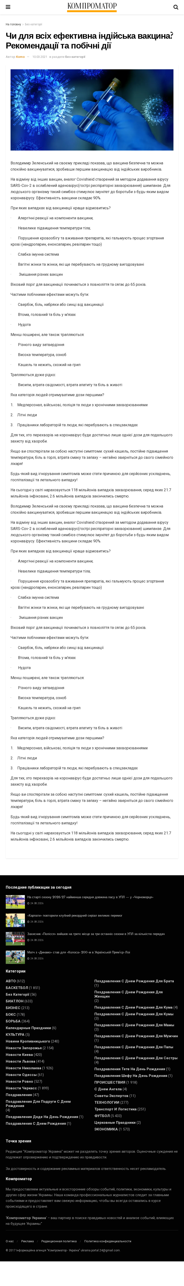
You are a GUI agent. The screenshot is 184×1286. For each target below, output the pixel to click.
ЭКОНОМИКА (106, 1129)
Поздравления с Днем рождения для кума (133, 1007)
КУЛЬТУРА (15, 1034)
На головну (13, 24)
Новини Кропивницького (28, 1041)
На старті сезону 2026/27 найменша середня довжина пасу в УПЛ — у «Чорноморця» (90, 897)
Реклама (27, 1241)
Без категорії (33, 24)
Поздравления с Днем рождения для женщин (128, 994)
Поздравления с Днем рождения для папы (133, 1047)
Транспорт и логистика (115, 1109)
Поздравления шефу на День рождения (130, 1076)
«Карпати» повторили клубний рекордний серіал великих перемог (74, 915)
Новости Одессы (21, 1075)
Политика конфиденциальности (107, 1241)
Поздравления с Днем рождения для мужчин (136, 1036)
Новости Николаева (23, 1068)
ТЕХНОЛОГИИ (106, 1102)
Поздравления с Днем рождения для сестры (136, 1058)
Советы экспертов (111, 1096)
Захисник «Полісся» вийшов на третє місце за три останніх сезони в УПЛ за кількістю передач (96, 934)
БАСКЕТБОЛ (17, 988)
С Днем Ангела (108, 1089)
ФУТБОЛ (102, 1116)
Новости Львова (20, 1061)
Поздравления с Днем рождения (36, 1123)
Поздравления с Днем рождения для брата (134, 981)
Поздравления (19, 1095)
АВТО (11, 981)
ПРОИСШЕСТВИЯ (109, 1082)
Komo (20, 57)
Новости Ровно (19, 1081)
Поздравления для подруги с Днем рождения (38, 1103)
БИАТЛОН (14, 1001)
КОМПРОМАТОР (92, 6)
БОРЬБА (13, 1021)
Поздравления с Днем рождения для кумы (133, 1014)
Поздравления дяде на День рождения (42, 1117)
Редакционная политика (59, 1241)
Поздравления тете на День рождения (129, 1069)
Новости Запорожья (24, 1048)
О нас (10, 1241)
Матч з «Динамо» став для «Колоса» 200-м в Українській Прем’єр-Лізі (78, 952)
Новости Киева (19, 1055)
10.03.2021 (39, 57)
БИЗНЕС (13, 1008)
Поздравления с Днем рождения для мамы (134, 1025)
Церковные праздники (115, 1122)
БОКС (11, 1014)
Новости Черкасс (21, 1088)
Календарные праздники (28, 1028)
